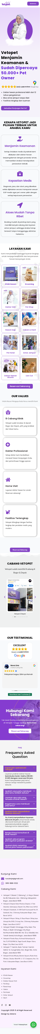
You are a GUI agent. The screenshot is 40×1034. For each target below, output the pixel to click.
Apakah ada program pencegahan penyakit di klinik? (19, 840)
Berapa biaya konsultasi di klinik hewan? (17, 833)
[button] (4, 597)
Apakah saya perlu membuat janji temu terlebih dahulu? (18, 792)
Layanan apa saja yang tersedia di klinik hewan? (16, 798)
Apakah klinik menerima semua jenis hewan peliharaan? (19, 846)
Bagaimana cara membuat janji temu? (17, 805)
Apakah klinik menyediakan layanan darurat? (17, 812)
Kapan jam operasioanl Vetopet (15, 768)
